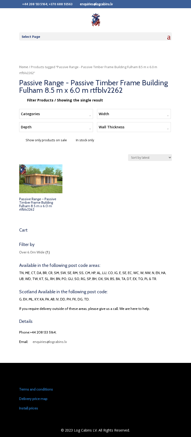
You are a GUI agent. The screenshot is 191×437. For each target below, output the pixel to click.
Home (23, 67)
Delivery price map (33, 398)
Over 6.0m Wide (32, 252)
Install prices (28, 408)
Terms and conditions (36, 389)
